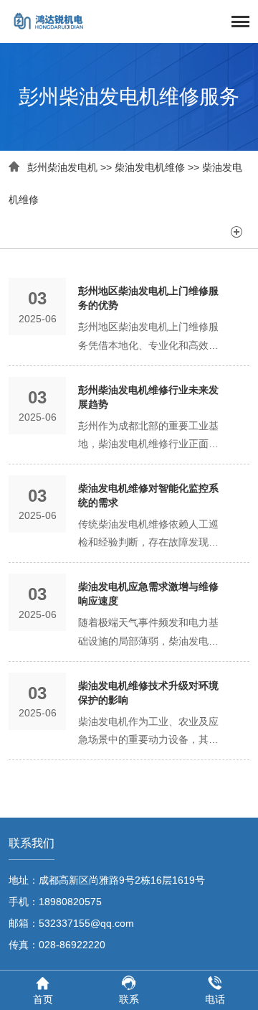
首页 (43, 999)
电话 (215, 999)
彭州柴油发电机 (62, 167)
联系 (129, 999)
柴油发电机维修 (150, 167)
